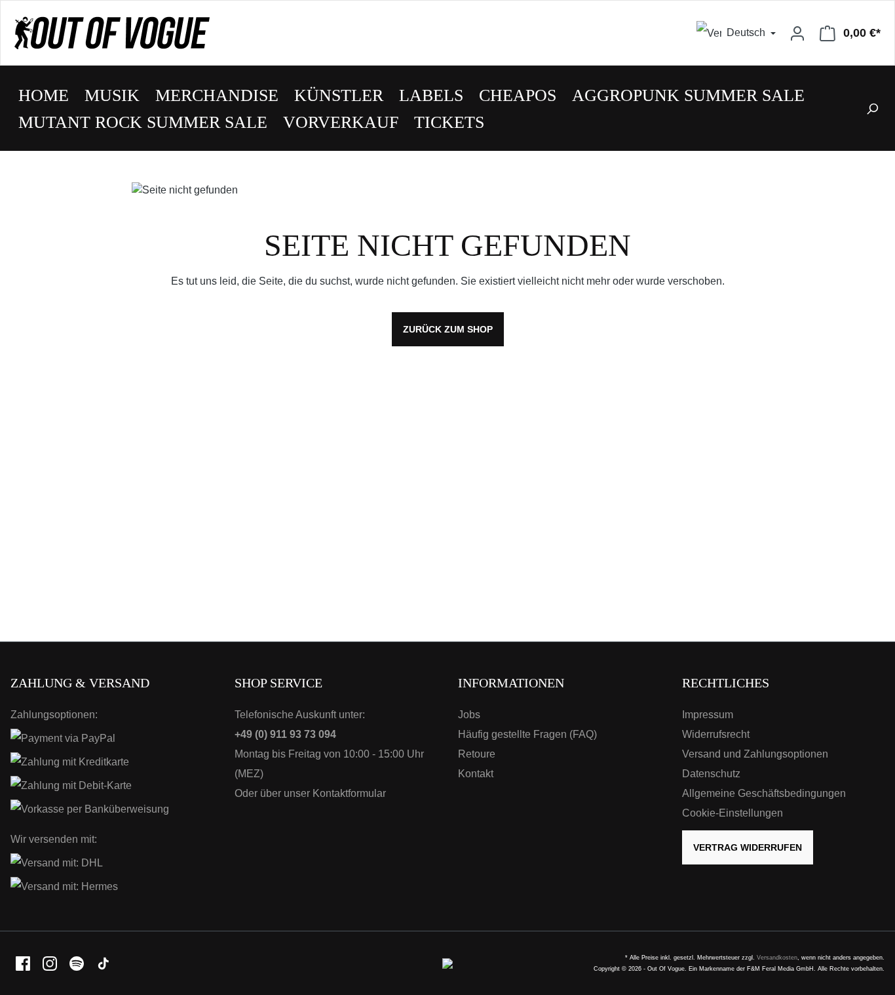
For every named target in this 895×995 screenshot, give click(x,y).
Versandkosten (777, 957)
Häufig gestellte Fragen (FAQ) (527, 734)
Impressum (707, 714)
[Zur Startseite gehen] (224, 32)
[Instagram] (51, 962)
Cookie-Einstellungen (732, 813)
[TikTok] (103, 962)
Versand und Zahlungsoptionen (755, 754)
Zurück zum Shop (448, 329)
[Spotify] (77, 962)
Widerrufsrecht (716, 734)
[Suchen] (872, 108)
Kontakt (475, 773)
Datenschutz (711, 773)
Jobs (469, 714)
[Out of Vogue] (447, 962)
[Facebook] (24, 962)
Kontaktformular (349, 793)
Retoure (476, 754)
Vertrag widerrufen (747, 847)
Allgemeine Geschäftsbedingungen (764, 793)
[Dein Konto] (797, 33)
